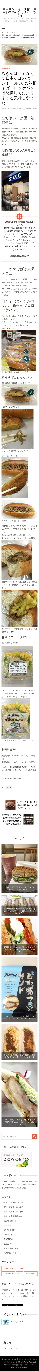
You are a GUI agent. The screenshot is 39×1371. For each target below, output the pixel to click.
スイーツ (21, 1268)
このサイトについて (12, 1348)
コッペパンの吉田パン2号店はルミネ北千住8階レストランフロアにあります (19, 1056)
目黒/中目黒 (8, 1221)
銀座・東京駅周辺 (11, 1216)
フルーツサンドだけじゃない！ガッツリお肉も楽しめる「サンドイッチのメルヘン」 (19, 1122)
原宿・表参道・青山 (12, 1207)
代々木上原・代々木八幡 (13, 1202)
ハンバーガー (8, 1274)
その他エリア (6, 69)
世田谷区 (7, 1234)
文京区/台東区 (9, 1248)
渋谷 (5, 1225)
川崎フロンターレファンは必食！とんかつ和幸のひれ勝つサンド (19, 1017)
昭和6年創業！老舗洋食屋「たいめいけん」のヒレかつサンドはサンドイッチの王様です (19, 911)
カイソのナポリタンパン (20, 529)
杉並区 (6, 1244)
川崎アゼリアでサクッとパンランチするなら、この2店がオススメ (19, 888)
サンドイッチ (8, 1268)
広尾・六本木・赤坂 (12, 1211)
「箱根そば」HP (17, 255)
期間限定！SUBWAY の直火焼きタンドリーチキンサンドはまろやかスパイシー (19, 949)
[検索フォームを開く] (19, 5)
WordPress (24, 1367)
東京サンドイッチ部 (9, 109)
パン (9, 787)
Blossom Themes (28, 1365)
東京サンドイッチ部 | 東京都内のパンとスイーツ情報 (19, 12)
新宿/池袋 (7, 1230)
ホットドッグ (30, 1274)
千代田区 (7, 1239)
